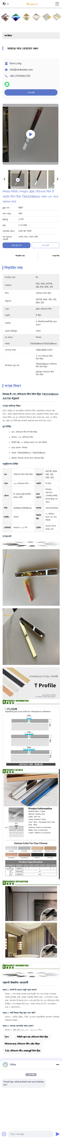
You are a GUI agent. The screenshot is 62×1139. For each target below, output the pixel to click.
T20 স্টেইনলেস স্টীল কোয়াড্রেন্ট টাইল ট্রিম (22, 1050)
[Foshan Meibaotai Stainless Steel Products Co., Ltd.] (32, 3)
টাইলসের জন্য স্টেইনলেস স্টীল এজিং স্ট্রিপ (22, 1043)
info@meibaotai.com (21, 69)
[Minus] (57, 1064)
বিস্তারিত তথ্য (20, 256)
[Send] (57, 1133)
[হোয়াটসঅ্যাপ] (7, 84)
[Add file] (4, 1133)
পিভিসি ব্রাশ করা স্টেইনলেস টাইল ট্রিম (32, 1037)
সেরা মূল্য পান (16, 245)
